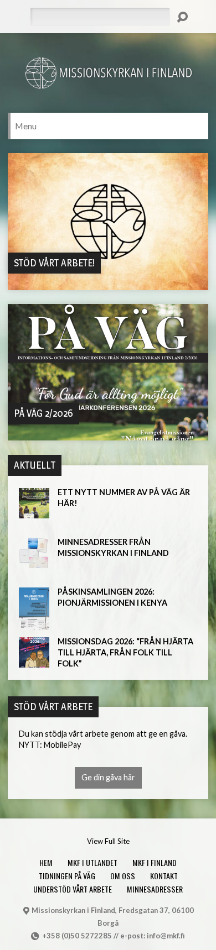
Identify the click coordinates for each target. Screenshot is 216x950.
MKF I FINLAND (154, 862)
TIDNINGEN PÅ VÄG (67, 875)
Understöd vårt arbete (72, 889)
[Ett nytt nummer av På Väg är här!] (34, 512)
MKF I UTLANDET (92, 862)
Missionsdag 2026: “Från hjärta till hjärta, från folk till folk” (125, 652)
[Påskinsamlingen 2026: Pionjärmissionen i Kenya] (34, 624)
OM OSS (122, 875)
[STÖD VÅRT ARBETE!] (108, 283)
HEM (46, 862)
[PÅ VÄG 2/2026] (108, 434)
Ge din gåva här (108, 777)
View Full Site (108, 841)
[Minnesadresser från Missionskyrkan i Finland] (34, 562)
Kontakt (164, 875)
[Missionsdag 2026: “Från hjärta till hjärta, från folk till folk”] (34, 661)
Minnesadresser (155, 889)
